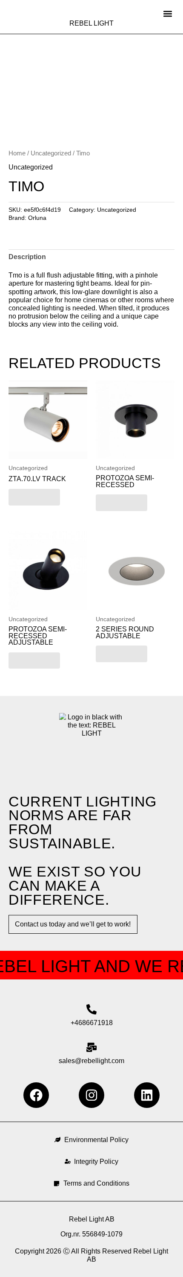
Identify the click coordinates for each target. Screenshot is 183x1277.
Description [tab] (27, 256)
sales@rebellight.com (91, 1060)
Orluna (37, 217)
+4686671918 (92, 1022)
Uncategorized (51, 153)
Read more (34, 497)
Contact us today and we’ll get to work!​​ (73, 924)
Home (17, 153)
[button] (167, 13)
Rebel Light (91, 23)
